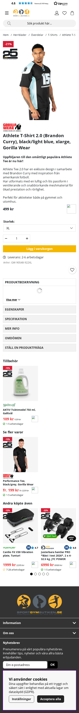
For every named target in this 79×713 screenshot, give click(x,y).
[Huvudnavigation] (7, 13)
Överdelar (37, 35)
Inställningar (21, 699)
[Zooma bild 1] (39, 80)
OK (52, 665)
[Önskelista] (64, 13)
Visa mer (11, 299)
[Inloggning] (57, 13)
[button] (39, 3)
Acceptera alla (50, 699)
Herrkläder (19, 35)
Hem (6, 35)
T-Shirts (53, 35)
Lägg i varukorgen (39, 249)
